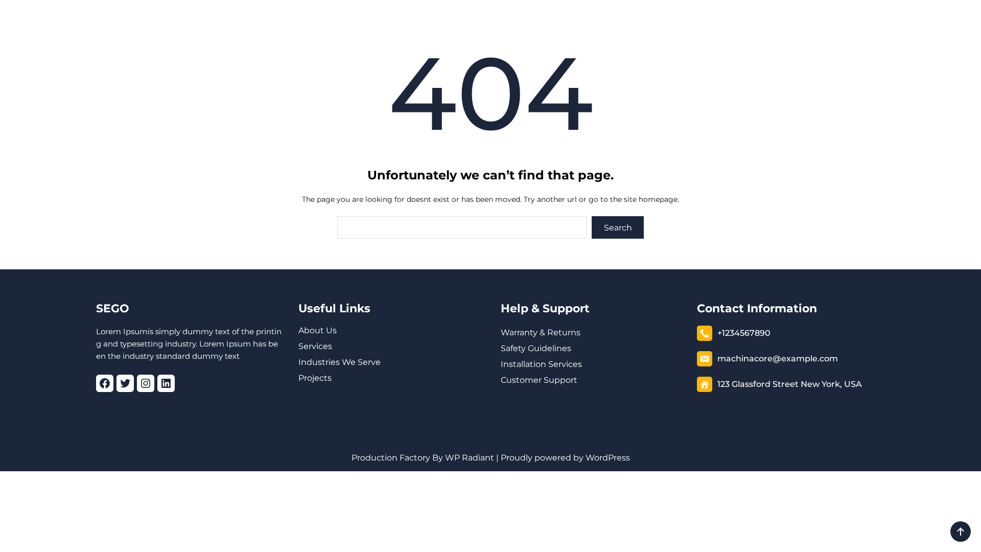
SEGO (112, 308)
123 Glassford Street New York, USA (789, 384)
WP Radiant (468, 458)
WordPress (608, 458)
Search (618, 228)
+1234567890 (743, 333)
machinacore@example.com (777, 358)
